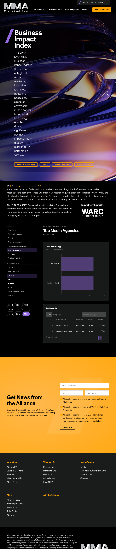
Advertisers (12, 230)
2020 (26, 309)
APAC (10, 279)
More (86, 10)
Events (83, 467)
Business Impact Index (26, 164)
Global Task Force (84, 164)
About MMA (12, 467)
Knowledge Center (15, 503)
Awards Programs (62, 164)
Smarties (15, 186)
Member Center (87, 474)
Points (100, 320)
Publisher (11, 254)
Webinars (84, 478)
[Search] (106, 2)
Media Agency (61, 320)
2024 (18, 305)
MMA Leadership (14, 478)
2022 (10, 309)
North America (13, 271)
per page (57, 314)
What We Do (54, 9)
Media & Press (13, 507)
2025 (10, 305)
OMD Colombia (62, 325)
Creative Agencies (15, 242)
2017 (26, 314)
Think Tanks (12, 511)
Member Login (87, 2)
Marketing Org (49, 470)
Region (90, 320)
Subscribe (99, 2)
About (44, 164)
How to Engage (71, 9)
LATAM (11, 275)
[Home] (8, 186)
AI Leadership (49, 478)
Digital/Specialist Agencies (18, 246)
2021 (18, 309)
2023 (26, 305)
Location (79, 320)
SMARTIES (48, 482)
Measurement (49, 467)
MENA (12, 295)
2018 (18, 314)
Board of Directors (15, 470)
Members (11, 474)
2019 (10, 314)
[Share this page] (107, 94)
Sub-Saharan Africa (16, 291)
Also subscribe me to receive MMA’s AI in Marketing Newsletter (85, 408)
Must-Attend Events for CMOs (93, 470)
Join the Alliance (102, 9)
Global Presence (14, 482)
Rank (49, 320)
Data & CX (47, 474)
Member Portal (13, 499)
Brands (10, 238)
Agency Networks (15, 234)
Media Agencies (14, 250)
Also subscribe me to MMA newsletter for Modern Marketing (84, 400)
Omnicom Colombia (64, 331)
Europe (11, 283)
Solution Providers (15, 258)
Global (10, 267)
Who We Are (39, 9)
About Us (11, 515)
